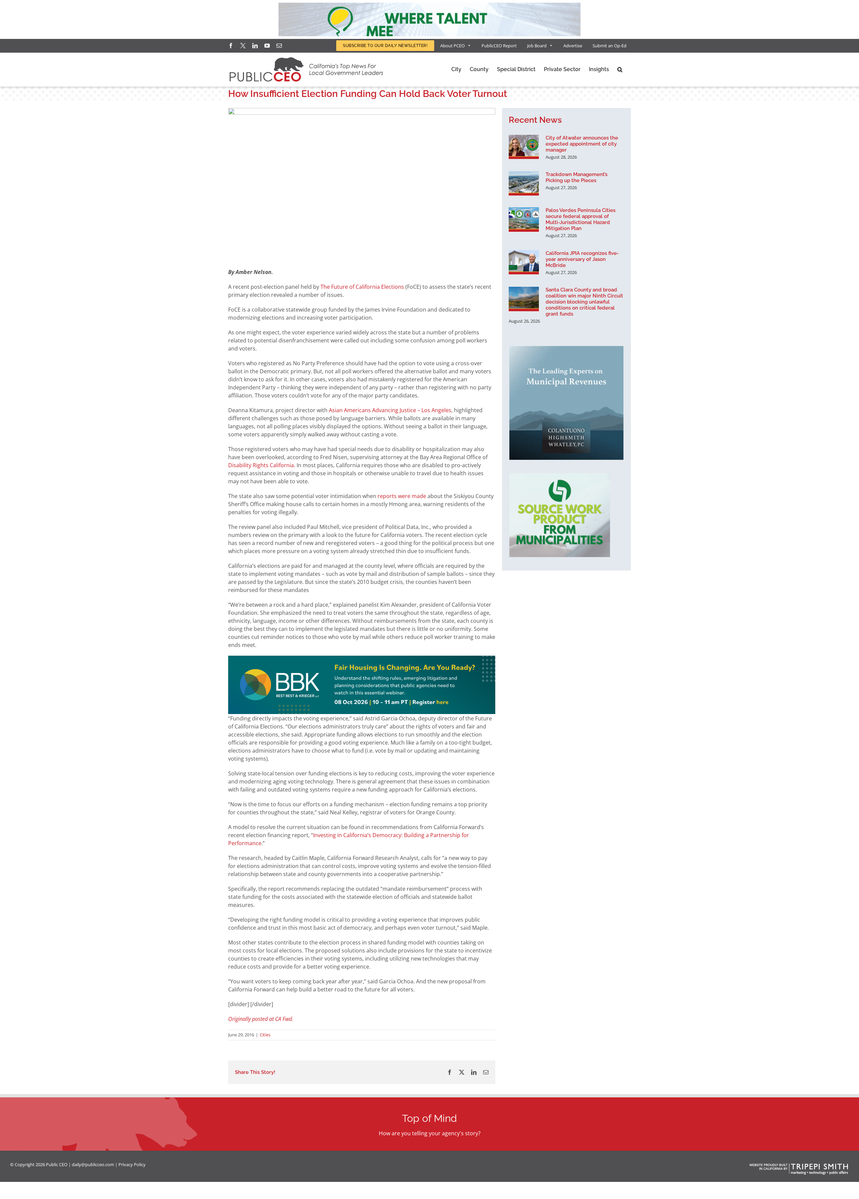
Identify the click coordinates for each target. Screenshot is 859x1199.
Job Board (537, 46)
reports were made (401, 496)
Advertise (572, 46)
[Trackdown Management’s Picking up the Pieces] (524, 183)
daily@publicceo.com (93, 1164)
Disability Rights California (261, 465)
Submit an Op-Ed (609, 46)
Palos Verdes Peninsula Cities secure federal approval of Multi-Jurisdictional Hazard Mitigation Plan (580, 219)
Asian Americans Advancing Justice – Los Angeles (390, 410)
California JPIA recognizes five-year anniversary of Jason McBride (582, 259)
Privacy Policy (132, 1164)
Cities (265, 1035)
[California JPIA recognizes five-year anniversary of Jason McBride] (524, 262)
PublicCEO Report (499, 46)
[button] (619, 69)
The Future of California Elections (362, 286)
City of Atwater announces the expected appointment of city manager (582, 144)
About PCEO (452, 46)
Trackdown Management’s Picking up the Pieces (576, 177)
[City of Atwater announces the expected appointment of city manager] (524, 147)
